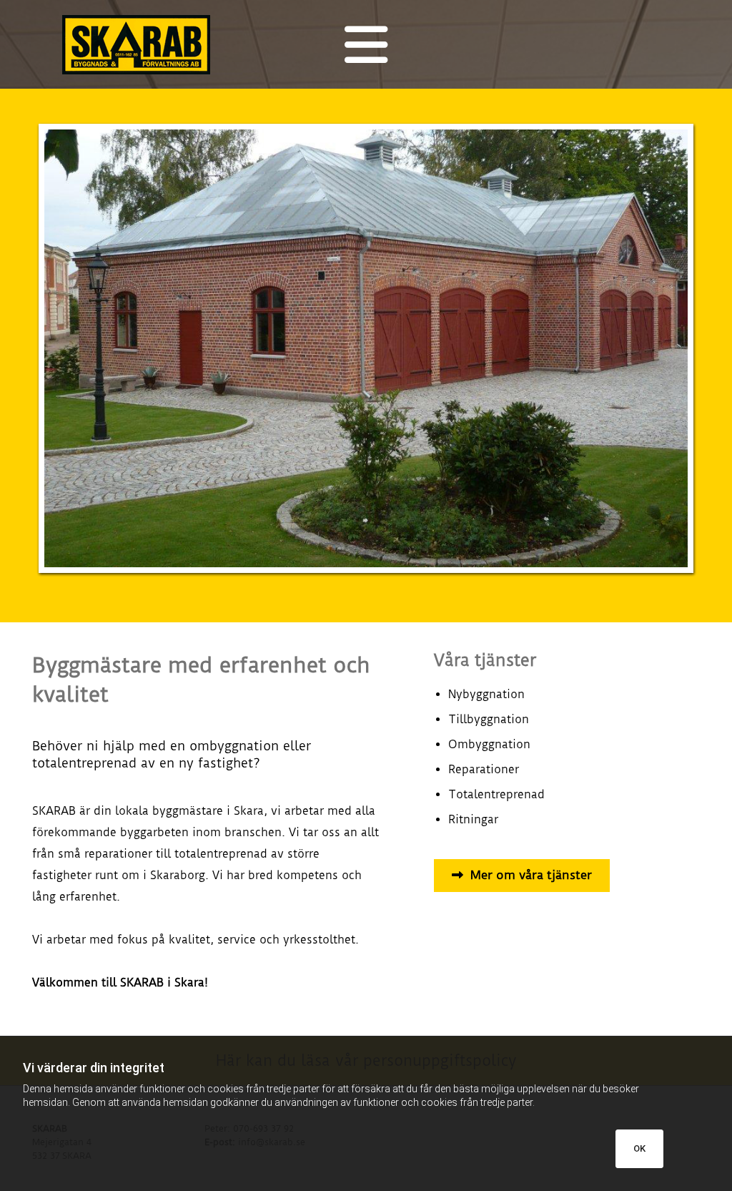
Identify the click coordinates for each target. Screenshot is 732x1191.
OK (639, 1148)
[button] (522, 875)
